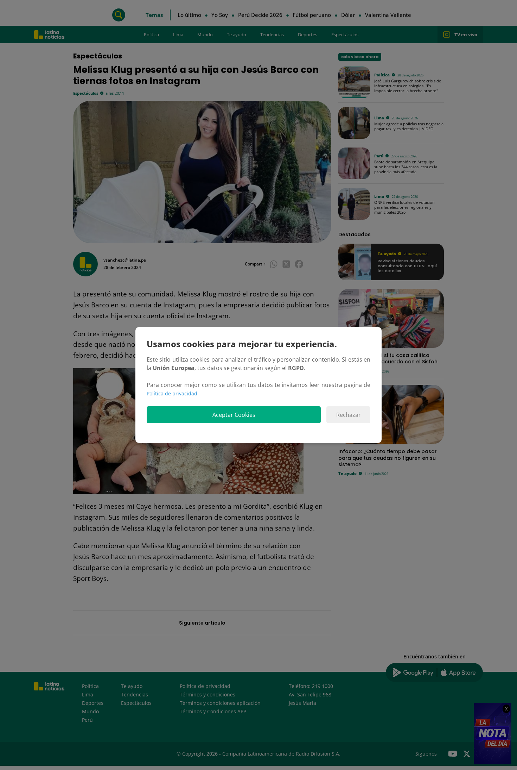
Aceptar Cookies (233, 415)
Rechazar (348, 415)
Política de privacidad (172, 393)
